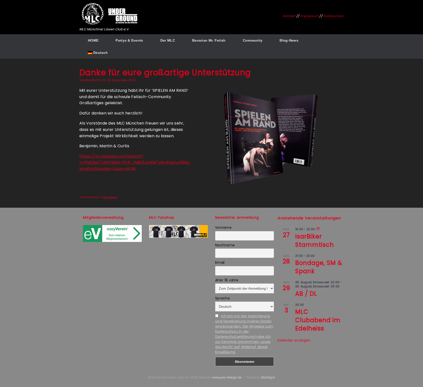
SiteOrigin (268, 377)
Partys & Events (129, 40)
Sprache (222, 298)
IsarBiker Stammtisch (314, 240)
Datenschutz (333, 16)
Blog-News (289, 40)
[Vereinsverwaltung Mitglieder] (112, 241)
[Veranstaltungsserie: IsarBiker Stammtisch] (317, 229)
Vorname (223, 227)
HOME (93, 40)
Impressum (309, 16)
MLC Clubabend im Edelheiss (318, 320)
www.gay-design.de (226, 377)
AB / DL (306, 294)
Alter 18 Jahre (227, 280)
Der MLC (167, 40)
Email (219, 262)
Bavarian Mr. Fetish (208, 40)
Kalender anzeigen (294, 340)
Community (253, 40)
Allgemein (110, 197)
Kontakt (289, 16)
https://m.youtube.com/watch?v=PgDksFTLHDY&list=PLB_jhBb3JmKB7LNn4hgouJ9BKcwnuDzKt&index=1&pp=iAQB (134, 162)
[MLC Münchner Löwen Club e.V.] (110, 14)
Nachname (225, 245)
